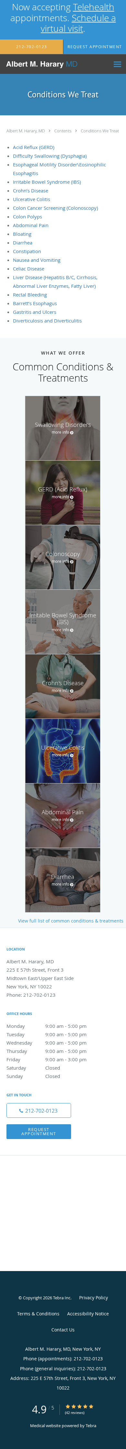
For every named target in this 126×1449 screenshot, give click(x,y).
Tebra (91, 1425)
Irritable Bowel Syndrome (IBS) (47, 182)
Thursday (46, 1051)
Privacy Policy (93, 1297)
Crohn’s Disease (30, 190)
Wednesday (46, 1042)
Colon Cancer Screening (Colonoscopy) (55, 208)
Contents (63, 131)
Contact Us (63, 1330)
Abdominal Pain (30, 225)
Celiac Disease (28, 268)
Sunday (33, 1076)
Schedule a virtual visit (78, 23)
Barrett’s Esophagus (35, 303)
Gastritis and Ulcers (34, 312)
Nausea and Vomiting (36, 260)
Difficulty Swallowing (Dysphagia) (50, 156)
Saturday (33, 1068)
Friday (46, 1059)
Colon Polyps (27, 216)
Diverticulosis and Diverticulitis (47, 320)
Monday (46, 1026)
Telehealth (93, 7)
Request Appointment (38, 1131)
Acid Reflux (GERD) (33, 147)
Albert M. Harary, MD (26, 131)
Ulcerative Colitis (31, 199)
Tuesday (46, 1034)
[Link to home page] (55, 64)
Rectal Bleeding (30, 294)
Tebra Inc (61, 1298)
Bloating (22, 234)
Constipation (27, 251)
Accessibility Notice (88, 1314)
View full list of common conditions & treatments (70, 921)
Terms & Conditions (38, 1314)
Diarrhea (22, 242)
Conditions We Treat (100, 131)
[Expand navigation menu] (117, 64)
